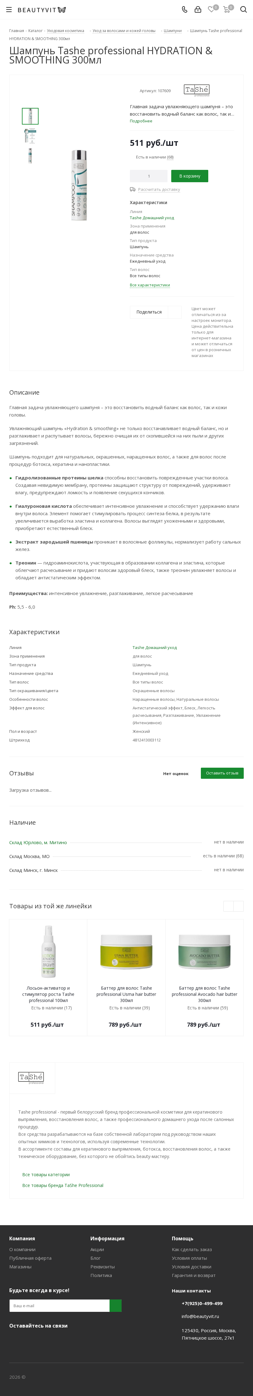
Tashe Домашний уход (152, 217)
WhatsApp (62, 1340)
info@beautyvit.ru (200, 1316)
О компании (22, 1249)
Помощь (182, 1238)
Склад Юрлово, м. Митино (38, 842)
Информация (107, 1238)
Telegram (31, 1340)
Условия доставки (191, 1266)
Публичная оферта (30, 1258)
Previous (229, 906)
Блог (95, 1258)
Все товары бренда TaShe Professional (62, 1185)
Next (239, 906)
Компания (22, 1238)
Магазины (20, 1266)
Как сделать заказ (192, 1249)
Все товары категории (46, 1174)
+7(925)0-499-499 (202, 1303)
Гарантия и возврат (194, 1275)
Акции (97, 1249)
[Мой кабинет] (198, 9)
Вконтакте (15, 1340)
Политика (101, 1275)
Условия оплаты (189, 1258)
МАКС (46, 1340)
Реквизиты (102, 1266)
